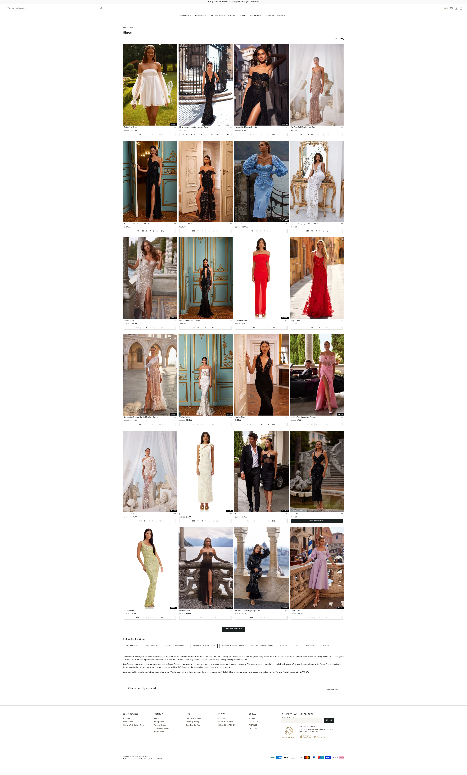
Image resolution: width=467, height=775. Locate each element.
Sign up (329, 720)
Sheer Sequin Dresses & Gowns (262, 646)
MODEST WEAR (200, 16)
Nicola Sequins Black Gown (189, 321)
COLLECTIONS (256, 16)
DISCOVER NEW (185, 16)
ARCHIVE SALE (282, 16)
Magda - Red (295, 321)
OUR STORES (222, 718)
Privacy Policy (158, 722)
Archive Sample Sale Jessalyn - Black (248, 611)
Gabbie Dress (129, 321)
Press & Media (159, 732)
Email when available (317, 520)
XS (254, 134)
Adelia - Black (240, 417)
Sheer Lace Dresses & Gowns (176, 646)
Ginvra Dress (240, 224)
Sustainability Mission (161, 728)
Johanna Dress (184, 514)
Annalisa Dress (240, 514)
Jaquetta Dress (129, 611)
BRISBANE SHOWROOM (226, 725)
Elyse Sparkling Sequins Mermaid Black (193, 127)
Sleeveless (326, 646)
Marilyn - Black (184, 611)
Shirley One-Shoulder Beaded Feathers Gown (141, 417)
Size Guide (126, 718)
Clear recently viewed (332, 690)
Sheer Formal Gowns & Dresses (233, 646)
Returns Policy (128, 722)
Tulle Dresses (310, 646)
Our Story (157, 718)
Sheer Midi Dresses (152, 646)
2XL (218, 231)
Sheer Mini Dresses (132, 646)
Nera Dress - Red (241, 321)
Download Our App (193, 725)
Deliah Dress (295, 611)
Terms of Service (160, 725)
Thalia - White (184, 417)
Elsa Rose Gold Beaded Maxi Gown (304, 127)
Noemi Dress (296, 514)
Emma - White (129, 514)
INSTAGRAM (253, 722)
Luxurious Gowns (217, 16)
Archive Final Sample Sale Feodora (303, 417)
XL (160, 134)
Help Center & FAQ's (193, 718)
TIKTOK (252, 718)
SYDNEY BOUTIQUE (225, 722)
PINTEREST (253, 725)
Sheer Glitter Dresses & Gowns (204, 646)
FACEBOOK (253, 728)
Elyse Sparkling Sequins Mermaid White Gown (308, 224)
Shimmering (284, 646)
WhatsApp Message (192, 722)
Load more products (233, 629)
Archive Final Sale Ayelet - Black (246, 127)
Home (125, 28)
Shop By (231, 16)
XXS (137, 328)
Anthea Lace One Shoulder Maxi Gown (138, 224)
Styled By (270, 16)
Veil (297, 646)
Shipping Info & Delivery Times (133, 725)
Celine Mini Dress (130, 127)
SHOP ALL (243, 16)
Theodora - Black (185, 224)
